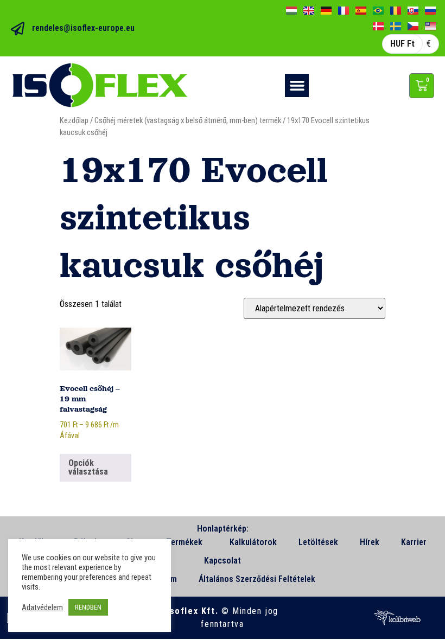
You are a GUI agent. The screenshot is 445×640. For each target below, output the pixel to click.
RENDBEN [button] (88, 607)
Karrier (414, 542)
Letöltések (318, 542)
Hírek (369, 542)
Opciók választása (88, 467)
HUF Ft (402, 44)
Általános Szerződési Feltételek (257, 579)
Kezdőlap (74, 120)
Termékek (184, 542)
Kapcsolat (222, 560)
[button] (297, 86)
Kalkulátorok (253, 542)
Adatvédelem (42, 607)
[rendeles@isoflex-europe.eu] (17, 28)
